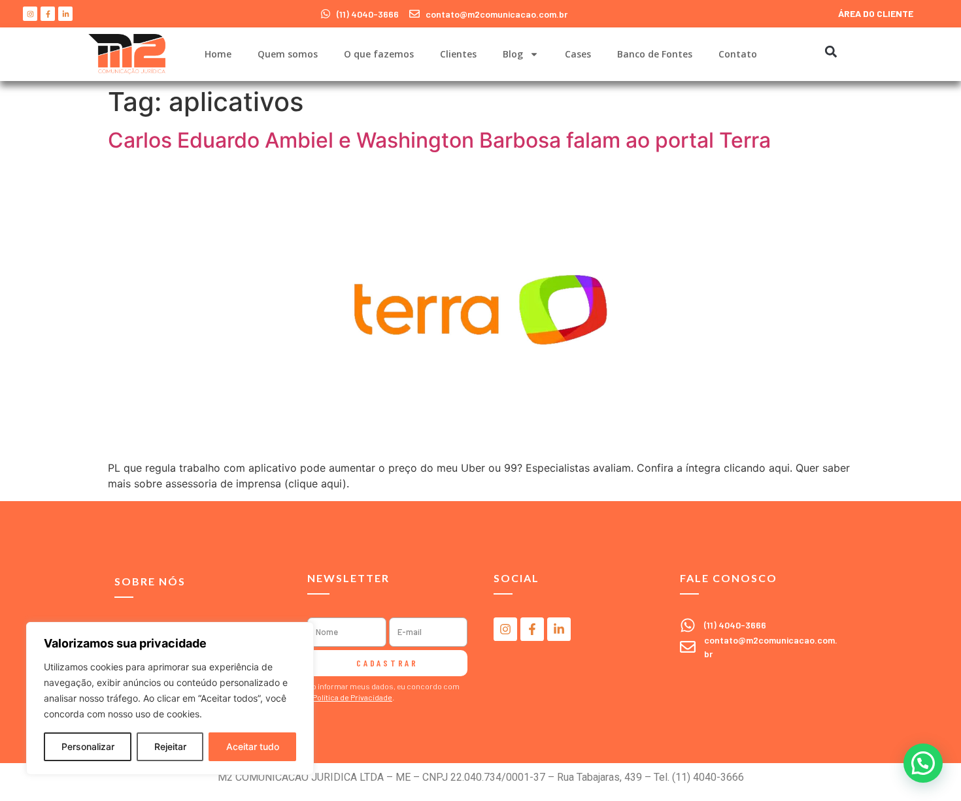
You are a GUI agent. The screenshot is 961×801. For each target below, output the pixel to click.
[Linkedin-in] (65, 14)
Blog (513, 54)
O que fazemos (379, 54)
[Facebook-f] (48, 14)
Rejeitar (170, 746)
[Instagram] (30, 14)
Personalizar (87, 746)
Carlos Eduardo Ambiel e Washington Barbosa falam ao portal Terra (439, 140)
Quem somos (288, 54)
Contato (737, 54)
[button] (830, 51)
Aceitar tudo (252, 746)
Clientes (458, 54)
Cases (578, 54)
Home (218, 54)
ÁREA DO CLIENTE (875, 13)
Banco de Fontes (654, 54)
